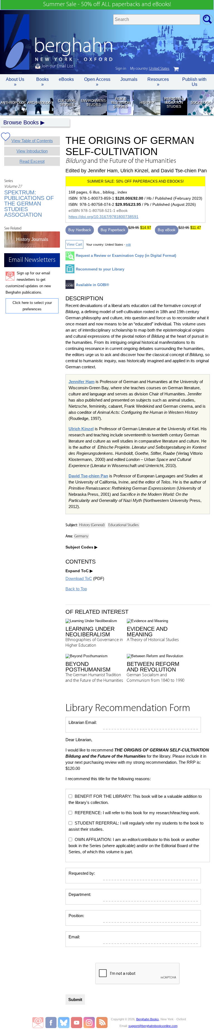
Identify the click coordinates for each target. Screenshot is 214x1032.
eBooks (66, 79)
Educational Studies (123, 525)
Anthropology (13, 103)
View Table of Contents (32, 140)
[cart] (176, 69)
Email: (74, 936)
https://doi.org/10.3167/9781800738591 (103, 216)
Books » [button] (42, 82)
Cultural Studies (67, 103)
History (147, 103)
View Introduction (32, 151)
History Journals (32, 239)
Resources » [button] (158, 82)
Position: (76, 915)
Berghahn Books (147, 1019)
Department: (80, 894)
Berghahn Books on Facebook (51, 1022)
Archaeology (40, 103)
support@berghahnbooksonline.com (152, 1026)
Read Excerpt (32, 161)
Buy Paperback (113, 230)
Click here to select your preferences (32, 306)
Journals (128, 79)
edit (128, 244)
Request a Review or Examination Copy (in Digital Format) (126, 255)
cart (176, 69)
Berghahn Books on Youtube (76, 1022)
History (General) (92, 525)
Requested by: (82, 873)
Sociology (200, 103)
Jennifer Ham (81, 381)
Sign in (120, 69)
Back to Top (76, 588)
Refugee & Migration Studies (173, 102)
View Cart (74, 244)
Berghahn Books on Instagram (89, 1022)
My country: (149, 69)
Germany (81, 536)
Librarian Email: (83, 722)
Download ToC (78, 578)
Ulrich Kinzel (81, 428)
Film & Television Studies (120, 102)
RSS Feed (102, 1022)
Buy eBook (167, 230)
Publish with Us (194, 82)
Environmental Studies (93, 103)
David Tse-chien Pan (88, 475)
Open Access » (97, 82)
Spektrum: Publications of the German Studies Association (29, 203)
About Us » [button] (15, 82)
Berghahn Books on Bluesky (64, 1022)
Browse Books (21, 122)
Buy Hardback (79, 230)
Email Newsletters (37, 1022)
